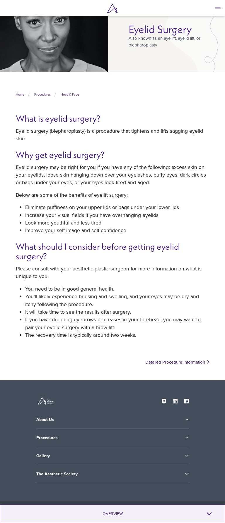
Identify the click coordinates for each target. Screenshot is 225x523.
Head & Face (70, 94)
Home (20, 94)
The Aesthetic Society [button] (57, 474)
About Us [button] (45, 420)
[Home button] (112, 8)
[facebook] (186, 400)
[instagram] (164, 400)
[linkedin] (175, 400)
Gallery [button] (43, 456)
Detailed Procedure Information (175, 362)
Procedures (42, 94)
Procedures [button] (47, 438)
